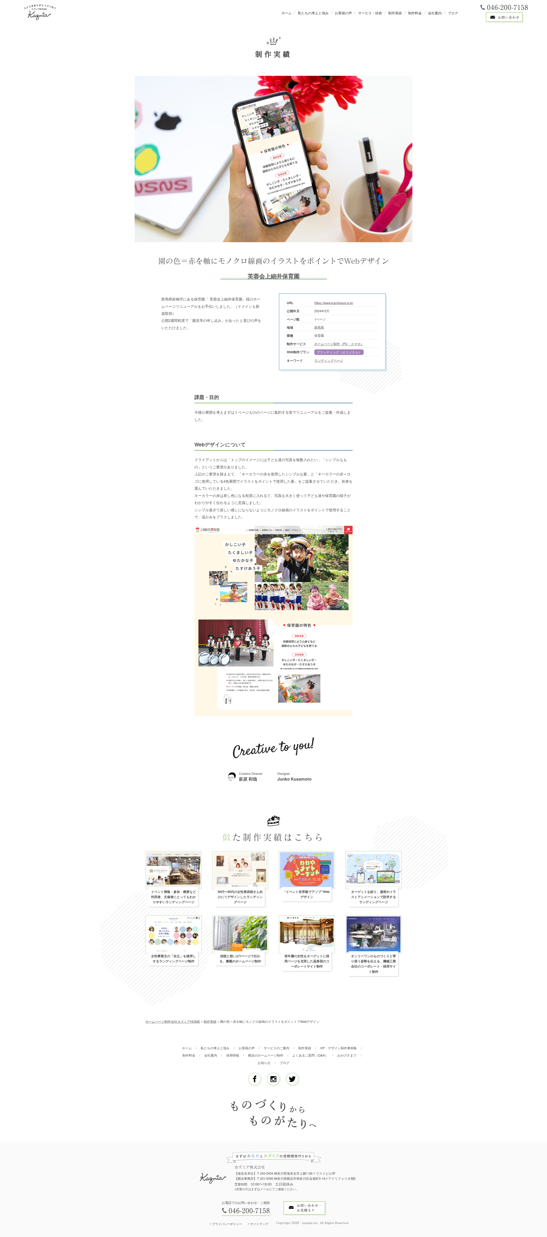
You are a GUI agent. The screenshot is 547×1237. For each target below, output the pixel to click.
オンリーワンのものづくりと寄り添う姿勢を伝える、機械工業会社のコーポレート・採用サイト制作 (373, 964)
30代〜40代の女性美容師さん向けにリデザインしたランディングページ (240, 896)
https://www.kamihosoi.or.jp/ (333, 302)
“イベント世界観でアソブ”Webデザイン (306, 894)
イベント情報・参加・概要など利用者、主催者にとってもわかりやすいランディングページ (173, 896)
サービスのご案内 (276, 1048)
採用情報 (232, 1055)
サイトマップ (259, 1224)
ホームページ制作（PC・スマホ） (339, 343)
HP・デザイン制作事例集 (338, 1048)
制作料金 (415, 12)
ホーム (286, 12)
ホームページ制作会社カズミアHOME (172, 1021)
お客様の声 (343, 12)
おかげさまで (346, 1055)
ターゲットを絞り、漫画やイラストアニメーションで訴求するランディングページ (373, 896)
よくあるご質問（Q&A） (310, 1055)
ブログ (453, 12)
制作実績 (395, 12)
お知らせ (264, 1062)
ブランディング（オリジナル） (339, 352)
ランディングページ (328, 360)
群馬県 (319, 327)
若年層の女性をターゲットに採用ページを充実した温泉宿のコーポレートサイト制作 (306, 961)
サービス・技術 (370, 12)
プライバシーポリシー (227, 1224)
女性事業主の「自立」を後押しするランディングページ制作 (173, 958)
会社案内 (435, 12)
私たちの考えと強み (313, 12)
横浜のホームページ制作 (265, 1055)
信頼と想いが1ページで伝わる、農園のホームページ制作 (240, 958)
